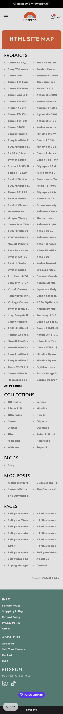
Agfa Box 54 (44, 231)
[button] (5, 16)
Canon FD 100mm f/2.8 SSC (27, 121)
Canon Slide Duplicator (24, 373)
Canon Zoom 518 (47, 322)
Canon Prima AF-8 (49, 153)
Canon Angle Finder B (22, 95)
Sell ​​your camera (13, 649)
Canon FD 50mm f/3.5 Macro (27, 88)
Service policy (11, 606)
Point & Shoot (45, 434)
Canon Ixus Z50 (18, 224)
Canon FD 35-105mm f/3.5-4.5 (29, 101)
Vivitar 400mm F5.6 (22, 108)
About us (42, 559)
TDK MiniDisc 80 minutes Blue (28, 231)
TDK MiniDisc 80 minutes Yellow (30, 328)
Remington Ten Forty (22, 296)
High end (14, 441)
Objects (41, 421)
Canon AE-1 (16, 75)
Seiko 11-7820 (17, 173)
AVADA (45, 578)
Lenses (41, 402)
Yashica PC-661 (47, 75)
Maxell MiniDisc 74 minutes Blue (30, 244)
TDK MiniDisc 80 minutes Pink (28, 147)
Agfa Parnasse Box (49, 244)
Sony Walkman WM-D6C (25, 69)
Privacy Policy (11, 623)
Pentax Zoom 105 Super (24, 335)
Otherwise (15, 415)
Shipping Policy (12, 611)
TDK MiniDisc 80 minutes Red (28, 237)
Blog (11, 465)
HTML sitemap (46, 526)
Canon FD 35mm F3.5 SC (24, 114)
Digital (12, 428)
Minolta (41, 408)
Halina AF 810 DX (48, 335)
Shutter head (45, 218)
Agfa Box (42, 257)
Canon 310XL (17, 127)
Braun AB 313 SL (19, 166)
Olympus (42, 428)
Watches (13, 447)
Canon (12, 421)
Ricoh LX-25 (44, 88)
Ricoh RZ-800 (46, 186)
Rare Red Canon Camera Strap (29, 250)
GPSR (12, 546)
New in (41, 415)
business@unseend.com (17, 676)
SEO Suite (54, 578)
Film (11, 434)
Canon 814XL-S (47, 328)
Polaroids (43, 441)
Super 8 (41, 447)
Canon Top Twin (47, 160)
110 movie (14, 402)
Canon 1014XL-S (19, 192)
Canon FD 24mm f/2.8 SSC (26, 82)
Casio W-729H (18, 367)
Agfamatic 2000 (47, 114)
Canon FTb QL (17, 62)
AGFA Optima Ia (47, 302)
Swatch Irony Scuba (21, 309)
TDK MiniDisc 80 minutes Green (29, 186)
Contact (41, 565)
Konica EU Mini (46, 283)
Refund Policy (11, 617)
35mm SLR (15, 408)
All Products (13, 386)
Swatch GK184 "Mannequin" (27, 257)
